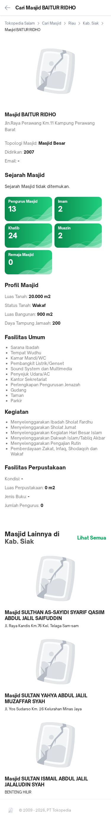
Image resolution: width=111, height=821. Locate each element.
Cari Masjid (51, 23)
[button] (55, 589)
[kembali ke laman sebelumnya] (7, 7)
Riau (72, 23)
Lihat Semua (91, 538)
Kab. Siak (91, 23)
